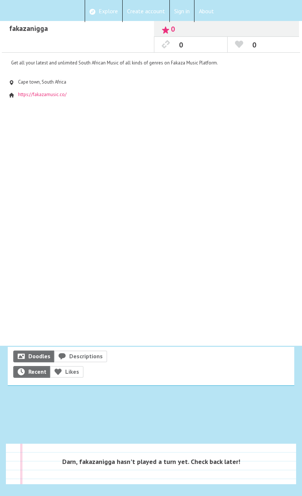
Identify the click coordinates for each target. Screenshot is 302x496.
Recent (37, 371)
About (206, 11)
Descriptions (86, 356)
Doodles (39, 356)
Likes (72, 371)
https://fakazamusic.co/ (42, 94)
